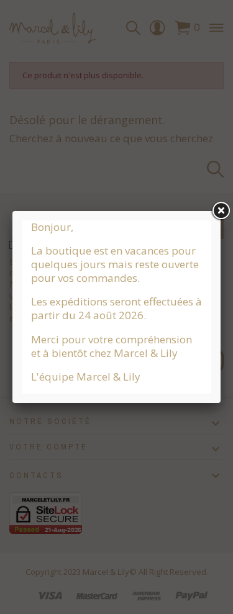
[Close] (220, 211)
